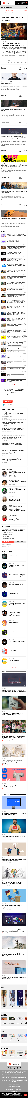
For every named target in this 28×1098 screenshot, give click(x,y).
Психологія (5, 1048)
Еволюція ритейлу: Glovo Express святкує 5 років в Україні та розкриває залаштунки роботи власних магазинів (16, 350)
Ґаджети (4, 1015)
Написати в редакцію (15, 1086)
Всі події (14, 667)
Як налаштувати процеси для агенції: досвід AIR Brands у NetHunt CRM (14, 814)
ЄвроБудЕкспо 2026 (14, 660)
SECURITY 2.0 (12, 650)
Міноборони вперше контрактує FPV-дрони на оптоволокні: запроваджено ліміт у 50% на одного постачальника (12, 413)
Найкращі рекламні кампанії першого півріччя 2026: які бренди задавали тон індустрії (12, 762)
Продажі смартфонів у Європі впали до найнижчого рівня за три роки (13, 451)
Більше (14, 384)
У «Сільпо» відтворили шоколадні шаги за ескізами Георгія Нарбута (16, 325)
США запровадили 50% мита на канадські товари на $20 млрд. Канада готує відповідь (13, 437)
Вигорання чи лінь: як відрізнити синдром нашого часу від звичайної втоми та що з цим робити (4, 1056)
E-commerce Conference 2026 (16, 641)
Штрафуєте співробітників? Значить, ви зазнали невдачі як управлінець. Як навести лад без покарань (13, 907)
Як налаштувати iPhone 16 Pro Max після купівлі (12, 1022)
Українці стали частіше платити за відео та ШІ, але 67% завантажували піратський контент (16, 356)
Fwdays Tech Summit (14, 631)
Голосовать (7, 541)
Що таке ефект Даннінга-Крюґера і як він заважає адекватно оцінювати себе (12, 1056)
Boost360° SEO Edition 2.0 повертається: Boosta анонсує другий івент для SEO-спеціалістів (17, 614)
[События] (24, 3)
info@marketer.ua (18, 1089)
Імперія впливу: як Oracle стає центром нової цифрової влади (14, 978)
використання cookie (6, 1095)
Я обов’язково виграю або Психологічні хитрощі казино (13, 44)
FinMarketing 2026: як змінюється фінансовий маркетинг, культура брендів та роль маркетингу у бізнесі (16, 259)
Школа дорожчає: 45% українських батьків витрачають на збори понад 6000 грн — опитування (16, 277)
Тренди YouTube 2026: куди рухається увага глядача (13, 837)
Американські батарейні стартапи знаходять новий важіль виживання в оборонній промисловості (12, 422)
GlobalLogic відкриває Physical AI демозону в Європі (16, 362)
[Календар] (22, 3)
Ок (25, 1095)
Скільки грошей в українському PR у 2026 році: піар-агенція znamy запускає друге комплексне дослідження (16, 295)
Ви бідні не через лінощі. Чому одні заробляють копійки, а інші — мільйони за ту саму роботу (13, 954)
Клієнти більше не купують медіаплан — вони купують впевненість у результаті (14, 860)
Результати (20, 541)
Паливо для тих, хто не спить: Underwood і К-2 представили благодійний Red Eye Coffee (16, 374)
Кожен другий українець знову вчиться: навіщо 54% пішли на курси (16, 307)
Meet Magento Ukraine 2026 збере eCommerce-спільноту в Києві (17, 575)
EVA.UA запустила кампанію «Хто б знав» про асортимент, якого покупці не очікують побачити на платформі (13, 738)
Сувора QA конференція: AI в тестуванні (16, 566)
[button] (26, 68)
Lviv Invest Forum (13, 555)
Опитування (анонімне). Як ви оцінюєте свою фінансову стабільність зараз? (13, 529)
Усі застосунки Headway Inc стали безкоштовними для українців (14, 253)
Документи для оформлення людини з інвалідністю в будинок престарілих (12, 444)
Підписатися (7, 401)
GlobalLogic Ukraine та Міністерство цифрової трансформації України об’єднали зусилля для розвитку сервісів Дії (16, 344)
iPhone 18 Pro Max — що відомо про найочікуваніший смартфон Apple (20, 1022)
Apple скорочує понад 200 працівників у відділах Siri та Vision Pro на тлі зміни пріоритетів (13, 430)
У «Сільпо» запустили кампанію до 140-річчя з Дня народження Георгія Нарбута (16, 367)
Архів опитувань (5, 546)
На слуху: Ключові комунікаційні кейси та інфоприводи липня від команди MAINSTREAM (14, 691)
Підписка (26, 3)
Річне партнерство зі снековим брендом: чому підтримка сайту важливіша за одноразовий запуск (12, 1039)
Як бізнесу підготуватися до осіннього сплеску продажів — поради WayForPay (16, 289)
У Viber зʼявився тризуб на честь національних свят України (14, 241)
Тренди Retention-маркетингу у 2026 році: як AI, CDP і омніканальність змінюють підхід (13, 930)
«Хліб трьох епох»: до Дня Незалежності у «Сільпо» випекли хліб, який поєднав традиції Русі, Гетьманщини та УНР (16, 247)
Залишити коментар (6, 544)
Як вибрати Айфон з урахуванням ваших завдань (4, 1022)
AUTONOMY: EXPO (13, 593)
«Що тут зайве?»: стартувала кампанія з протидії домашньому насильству (16, 283)
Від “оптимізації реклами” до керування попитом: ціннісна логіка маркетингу (12, 883)
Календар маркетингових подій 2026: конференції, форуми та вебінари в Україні (16, 265)
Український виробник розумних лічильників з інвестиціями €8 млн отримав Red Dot (16, 331)
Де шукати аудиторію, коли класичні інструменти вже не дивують (20, 1039)
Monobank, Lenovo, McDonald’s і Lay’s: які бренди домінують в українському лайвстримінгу (16, 319)
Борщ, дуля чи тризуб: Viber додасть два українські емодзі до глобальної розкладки (16, 235)
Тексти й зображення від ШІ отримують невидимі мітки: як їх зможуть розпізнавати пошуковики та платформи (16, 313)
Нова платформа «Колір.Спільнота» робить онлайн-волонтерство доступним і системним (16, 380)
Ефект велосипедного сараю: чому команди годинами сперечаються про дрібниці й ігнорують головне (20, 1056)
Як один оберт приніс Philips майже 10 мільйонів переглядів (12, 785)
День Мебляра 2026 (14, 622)
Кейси (3, 1032)
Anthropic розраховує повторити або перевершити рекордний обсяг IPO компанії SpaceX (12, 459)
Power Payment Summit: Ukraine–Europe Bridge (17, 604)
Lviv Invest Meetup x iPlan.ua (16, 584)
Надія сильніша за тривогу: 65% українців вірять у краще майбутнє (16, 271)
